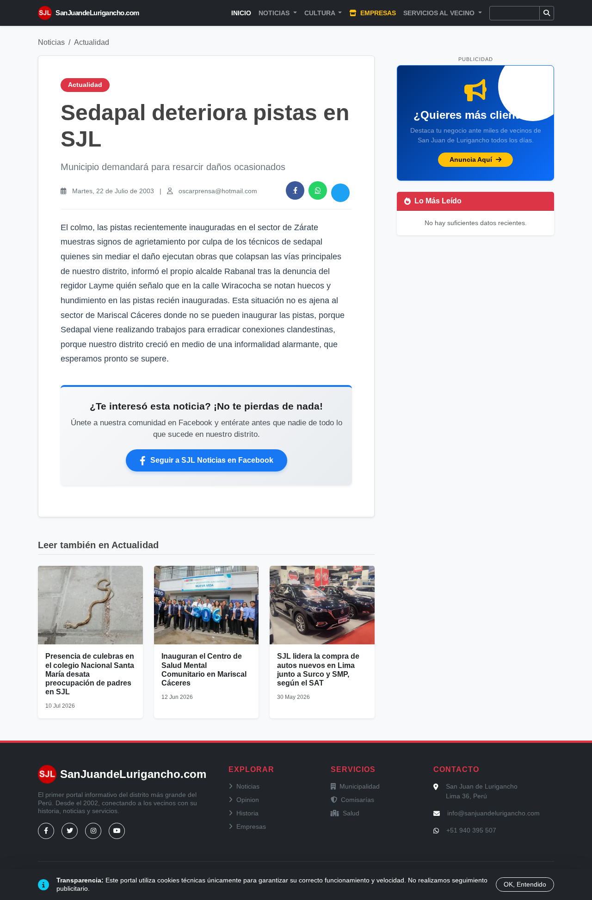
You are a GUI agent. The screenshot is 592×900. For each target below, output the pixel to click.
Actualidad (91, 42)
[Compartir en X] (340, 193)
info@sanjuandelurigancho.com (493, 813)
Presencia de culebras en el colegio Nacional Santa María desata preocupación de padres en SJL (89, 674)
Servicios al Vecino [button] (439, 13)
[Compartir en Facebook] (295, 190)
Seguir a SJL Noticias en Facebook (211, 460)
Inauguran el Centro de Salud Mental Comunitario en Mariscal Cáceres (204, 669)
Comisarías (357, 799)
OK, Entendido (525, 884)
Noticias (51, 42)
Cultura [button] (320, 13)
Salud (351, 813)
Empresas (377, 13)
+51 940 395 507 (471, 830)
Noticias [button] (275, 13)
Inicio (241, 13)
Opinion (247, 799)
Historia (247, 813)
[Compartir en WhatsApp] (317, 190)
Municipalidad (359, 786)
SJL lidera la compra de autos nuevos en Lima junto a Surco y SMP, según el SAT (318, 669)
